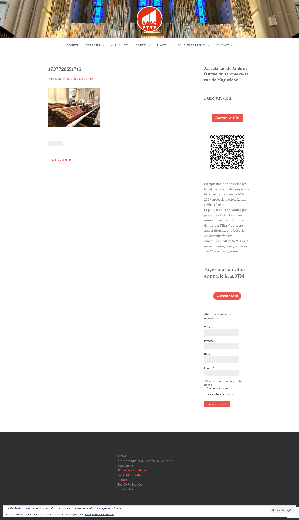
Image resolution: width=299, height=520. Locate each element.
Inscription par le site (220, 394)
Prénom (209, 341)
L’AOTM (162, 45)
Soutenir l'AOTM (227, 118)
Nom (207, 354)
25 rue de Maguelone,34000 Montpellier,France (131, 475)
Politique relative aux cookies (99, 514)
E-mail (209, 368)
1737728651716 (60, 159)
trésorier (239, 231)
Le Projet (93, 45)
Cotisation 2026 (227, 296)
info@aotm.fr (126, 489)
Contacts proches (217, 388)
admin (92, 78)
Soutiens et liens (192, 45)
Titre (207, 327)
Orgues (141, 45)
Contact (222, 45)
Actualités (120, 45)
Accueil (73, 45)
